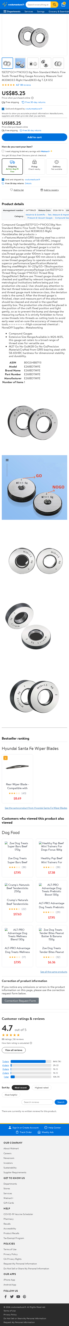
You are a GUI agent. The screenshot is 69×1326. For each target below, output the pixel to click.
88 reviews (25, 85)
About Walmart (11, 1148)
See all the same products (53, 971)
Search (61, 1102)
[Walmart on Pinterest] (25, 1297)
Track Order (26, 1132)
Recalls (7, 1223)
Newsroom (9, 1158)
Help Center (54, 1127)
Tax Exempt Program (14, 1238)
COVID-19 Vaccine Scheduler (18, 1214)
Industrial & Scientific (35, 214)
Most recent (21, 1087)
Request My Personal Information (20, 1263)
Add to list (19, 189)
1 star (6, 1076)
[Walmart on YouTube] (18, 1297)
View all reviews (13, 1050)
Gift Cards (9, 1202)
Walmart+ (8, 1198)
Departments (13, 11)
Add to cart (34, 137)
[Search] (54, 4)
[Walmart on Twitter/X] (12, 1297)
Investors (8, 1162)
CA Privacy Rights (12, 1258)
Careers (7, 1153)
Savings (40, 11)
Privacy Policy (11, 1254)
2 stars (5, 1073)
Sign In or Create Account (26, 1127)
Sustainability (10, 1167)
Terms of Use (10, 1249)
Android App (10, 1284)
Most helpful (11, 1094)
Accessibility (10, 1228)
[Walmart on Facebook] (5, 1297)
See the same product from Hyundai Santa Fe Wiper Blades (36, 808)
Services (29, 11)
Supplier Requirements (15, 1172)
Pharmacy (9, 1218)
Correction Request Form (20, 1001)
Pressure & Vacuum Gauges (40, 217)
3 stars (5, 1069)
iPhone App (9, 1279)
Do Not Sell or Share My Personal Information (26, 1268)
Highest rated (41, 1087)
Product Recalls (11, 1233)
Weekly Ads (47, 1132)
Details (28, 183)
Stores (7, 1188)
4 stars (5, 1065)
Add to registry (51, 189)
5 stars (5, 1061)
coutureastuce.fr (33, 108)
